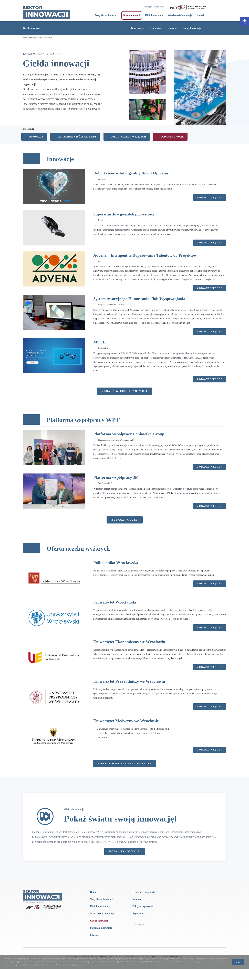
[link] (244, 21)
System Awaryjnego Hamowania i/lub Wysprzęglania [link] (139, 298)
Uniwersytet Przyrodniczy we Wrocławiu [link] (129, 681)
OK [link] (238, 962)
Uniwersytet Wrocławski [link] (114, 602)
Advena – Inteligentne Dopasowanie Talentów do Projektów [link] (145, 255)
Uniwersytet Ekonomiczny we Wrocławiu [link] (129, 642)
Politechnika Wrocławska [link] (115, 562)
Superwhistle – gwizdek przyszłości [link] (123, 214)
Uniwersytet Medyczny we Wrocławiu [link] (126, 721)
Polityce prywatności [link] (63, 965)
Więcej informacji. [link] (77, 965)
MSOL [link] (99, 342)
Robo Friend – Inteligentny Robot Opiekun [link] (130, 173)
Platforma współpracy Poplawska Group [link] (128, 434)
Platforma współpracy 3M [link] (116, 477)
